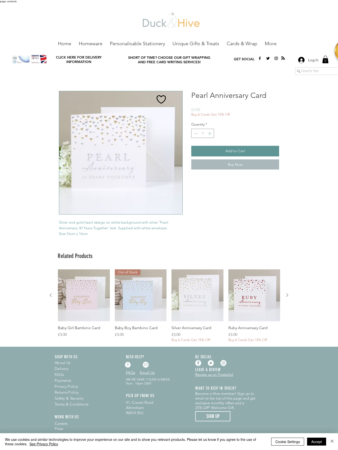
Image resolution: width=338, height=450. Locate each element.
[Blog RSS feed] (283, 58)
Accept (316, 441)
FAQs (59, 374)
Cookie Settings (287, 441)
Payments (63, 380)
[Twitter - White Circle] (211, 363)
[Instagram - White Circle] (223, 363)
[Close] (332, 441)
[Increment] (210, 133)
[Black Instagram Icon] (276, 58)
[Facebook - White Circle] (198, 363)
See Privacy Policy (43, 443)
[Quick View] (84, 295)
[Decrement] (195, 133)
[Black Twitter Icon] (268, 58)
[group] (169, 306)
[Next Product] (287, 295)
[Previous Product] (51, 295)
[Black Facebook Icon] (260, 58)
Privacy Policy (66, 386)
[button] (90, 43)
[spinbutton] (202, 133)
